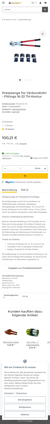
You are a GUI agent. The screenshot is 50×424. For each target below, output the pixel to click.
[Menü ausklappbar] (3, 1)
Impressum (8, 393)
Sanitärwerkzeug (19, 109)
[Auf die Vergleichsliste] (42, 34)
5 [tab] (30, 80)
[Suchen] (45, 9)
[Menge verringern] (5, 168)
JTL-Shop (29, 421)
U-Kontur (9, 125)
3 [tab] (25, 80)
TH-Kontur (9, 129)
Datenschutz (21, 393)
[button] (40, 2)
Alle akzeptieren (25, 400)
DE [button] (33, 2)
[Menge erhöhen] (45, 168)
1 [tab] (20, 80)
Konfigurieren (25, 407)
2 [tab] (22, 80)
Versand (23, 143)
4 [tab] (27, 80)
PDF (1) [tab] (24, 190)
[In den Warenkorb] (4, 27)
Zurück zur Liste (10, 19)
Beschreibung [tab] (9, 190)
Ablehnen (25, 414)
